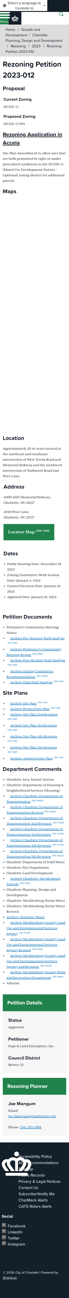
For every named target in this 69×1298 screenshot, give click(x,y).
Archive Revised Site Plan (35, 709)
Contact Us (28, 1188)
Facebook (17, 1226)
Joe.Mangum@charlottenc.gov (32, 1116)
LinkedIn (15, 1232)
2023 (36, 46)
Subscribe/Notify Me (37, 1194)
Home (10, 29)
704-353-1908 (30, 1127)
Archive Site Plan (29, 703)
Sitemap (26, 1169)
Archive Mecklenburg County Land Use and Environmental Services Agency (35, 928)
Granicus (10, 1277)
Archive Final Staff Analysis (37, 682)
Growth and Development (23, 32)
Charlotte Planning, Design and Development (34, 37)
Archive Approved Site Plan (37, 758)
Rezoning (18, 46)
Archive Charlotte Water (25, 917)
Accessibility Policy (35, 1156)
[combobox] (23, 5)
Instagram (16, 1244)
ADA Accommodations (39, 1163)
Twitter (14, 1238)
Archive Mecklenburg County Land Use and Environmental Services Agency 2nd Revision (35, 961)
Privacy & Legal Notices (40, 1181)
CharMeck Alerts (33, 1200)
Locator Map (29, 532)
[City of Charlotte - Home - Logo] (15, 18)
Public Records (32, 1175)
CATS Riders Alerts (35, 1206)
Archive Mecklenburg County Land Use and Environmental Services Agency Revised (35, 944)
